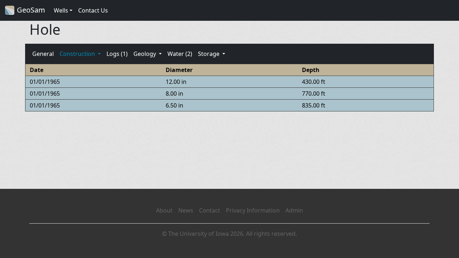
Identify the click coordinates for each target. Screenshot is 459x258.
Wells (61, 10)
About (164, 210)
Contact (209, 210)
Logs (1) (117, 54)
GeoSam (30, 10)
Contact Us (93, 10)
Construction (78, 54)
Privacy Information (253, 210)
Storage (209, 54)
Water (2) (179, 54)
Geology (145, 54)
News (185, 210)
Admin (294, 210)
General (43, 54)
